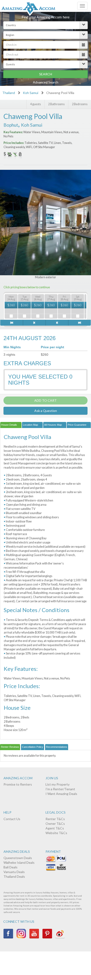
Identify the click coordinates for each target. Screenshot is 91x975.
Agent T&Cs (55, 828)
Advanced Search (45, 82)
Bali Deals (11, 867)
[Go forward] (57, 323)
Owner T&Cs (55, 823)
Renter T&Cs (55, 819)
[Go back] (34, 323)
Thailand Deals (14, 876)
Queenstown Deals (18, 858)
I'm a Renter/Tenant (60, 789)
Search (45, 74)
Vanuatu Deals (14, 872)
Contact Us (12, 819)
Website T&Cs (56, 833)
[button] (45, 25)
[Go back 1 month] (11, 323)
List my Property (58, 784)
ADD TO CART (45, 400)
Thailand (8, 93)
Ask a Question (45, 411)
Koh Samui (30, 93)
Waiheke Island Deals (19, 862)
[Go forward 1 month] (79, 323)
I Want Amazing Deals (61, 794)
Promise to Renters (18, 784)
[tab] (10, 425)
